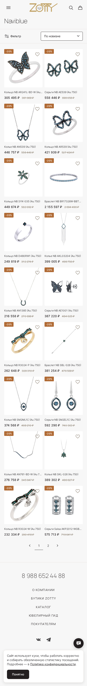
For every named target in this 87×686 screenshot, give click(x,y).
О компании (43, 590)
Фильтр (15, 36)
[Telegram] (48, 639)
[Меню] (8, 7)
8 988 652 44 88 (43, 576)
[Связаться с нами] (78, 643)
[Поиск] (70, 7)
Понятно (18, 674)
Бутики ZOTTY (43, 598)
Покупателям (43, 624)
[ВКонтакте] (38, 639)
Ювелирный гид (43, 615)
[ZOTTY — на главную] (44, 7)
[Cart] (80, 7)
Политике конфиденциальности (53, 664)
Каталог (43, 607)
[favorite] (37, 54)
